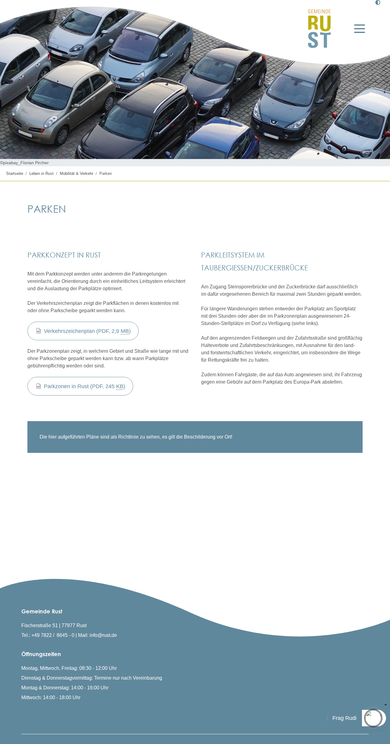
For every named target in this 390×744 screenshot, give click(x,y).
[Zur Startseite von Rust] (319, 28)
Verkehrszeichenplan (87, 331)
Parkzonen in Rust (84, 386)
